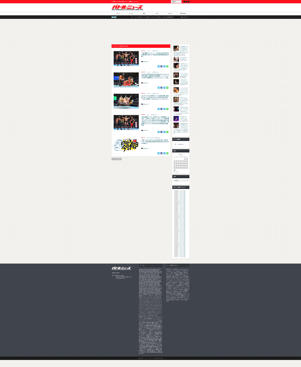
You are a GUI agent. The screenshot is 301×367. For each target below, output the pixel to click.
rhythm (160, 288)
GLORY (182, 299)
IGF (140, 280)
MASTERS (145, 285)
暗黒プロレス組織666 (178, 272)
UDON (144, 293)
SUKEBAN (157, 290)
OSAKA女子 (159, 285)
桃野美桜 (156, 339)
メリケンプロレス (156, 319)
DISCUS (141, 275)
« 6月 (174, 171)
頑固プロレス (154, 350)
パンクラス (185, 292)
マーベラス (149, 319)
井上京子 (149, 323)
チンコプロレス (153, 309)
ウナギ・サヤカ (142, 302)
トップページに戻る (116, 158)
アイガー (141, 298)
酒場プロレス (143, 350)
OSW (150, 286)
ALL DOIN (158, 269)
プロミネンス (150, 314)
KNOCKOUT (157, 283)
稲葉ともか (153, 345)
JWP (145, 281)
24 (174, 167)
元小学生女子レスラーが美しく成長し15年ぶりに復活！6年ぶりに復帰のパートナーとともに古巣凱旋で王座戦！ (180, 66)
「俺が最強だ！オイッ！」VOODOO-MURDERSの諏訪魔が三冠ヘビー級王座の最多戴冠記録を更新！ (155, 54)
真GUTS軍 (150, 343)
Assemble (148, 270)
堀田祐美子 (149, 328)
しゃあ (148, 295)
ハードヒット (159, 311)
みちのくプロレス (184, 269)
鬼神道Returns (154, 352)
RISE (144, 289)
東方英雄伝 (148, 338)
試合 (144, 13)
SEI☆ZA (149, 290)
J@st (149, 280)
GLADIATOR (144, 278)
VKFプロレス (182, 277)
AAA (148, 269)
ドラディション (142, 311)
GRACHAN (144, 279)
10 (174, 163)
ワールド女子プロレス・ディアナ (176, 290)
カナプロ (149, 302)
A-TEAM (145, 269)
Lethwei (155, 284)
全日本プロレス (156, 50)
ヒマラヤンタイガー (155, 312)
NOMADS (151, 285)
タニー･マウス (142, 308)
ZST (175, 298)
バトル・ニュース (149, 358)
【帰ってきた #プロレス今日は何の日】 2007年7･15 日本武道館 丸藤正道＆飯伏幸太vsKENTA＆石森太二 (155, 141)
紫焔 (147, 346)
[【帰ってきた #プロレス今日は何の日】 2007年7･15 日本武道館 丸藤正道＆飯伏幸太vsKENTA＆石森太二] (164, 153)
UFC (147, 293)
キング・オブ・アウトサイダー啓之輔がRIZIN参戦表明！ (184, 75)
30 (187, 167)
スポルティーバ (142, 307)
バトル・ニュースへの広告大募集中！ (189, 17)
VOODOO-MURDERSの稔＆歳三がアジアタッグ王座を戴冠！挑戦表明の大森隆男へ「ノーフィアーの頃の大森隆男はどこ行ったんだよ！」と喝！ (155, 76)
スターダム (176, 289)
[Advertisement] (150, 32)
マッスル (158, 318)
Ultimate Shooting (156, 293)
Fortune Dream (156, 275)
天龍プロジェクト (153, 331)
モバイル (170, 13)
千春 (145, 328)
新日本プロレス (169, 269)
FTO (146, 276)
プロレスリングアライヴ (149, 316)
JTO (157, 280)
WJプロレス (151, 294)
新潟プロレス (157, 335)
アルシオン (151, 301)
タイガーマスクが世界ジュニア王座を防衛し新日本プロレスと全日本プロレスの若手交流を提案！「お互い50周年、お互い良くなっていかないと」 (155, 97)
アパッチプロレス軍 (143, 301)
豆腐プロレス (152, 347)
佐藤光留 (155, 325)
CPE (148, 273)
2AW (172, 272)
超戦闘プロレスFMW (183, 284)
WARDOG (145, 294)
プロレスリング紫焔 (181, 279)
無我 (141, 342)
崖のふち (152, 332)
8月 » (177, 171)
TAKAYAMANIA (150, 291)
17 (174, 165)
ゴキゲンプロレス (149, 304)
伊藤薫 (147, 325)
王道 (151, 342)
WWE (174, 292)
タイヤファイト (158, 307)
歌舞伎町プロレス (144, 340)
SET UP (153, 290)
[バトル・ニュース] (127, 10)
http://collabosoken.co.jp (120, 278)
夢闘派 (158, 328)
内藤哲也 (155, 326)
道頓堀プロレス (151, 349)
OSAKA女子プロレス (144, 286)
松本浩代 (153, 338)
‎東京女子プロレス (169, 291)
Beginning (181, 289)
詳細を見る (146, 61)
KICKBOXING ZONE (144, 283)
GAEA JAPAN (151, 276)
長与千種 (149, 350)
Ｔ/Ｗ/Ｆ (142, 353)
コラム (157, 13)
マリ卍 (144, 319)
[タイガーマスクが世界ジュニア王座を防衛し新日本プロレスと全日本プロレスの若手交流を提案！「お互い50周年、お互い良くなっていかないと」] (164, 109)
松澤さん (158, 338)
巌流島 (155, 332)
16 (187, 163)
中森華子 (153, 322)
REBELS (157, 288)
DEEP (149, 274)
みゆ (157, 297)
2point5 (140, 269)
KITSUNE (151, 283)
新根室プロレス (150, 335)
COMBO (144, 273)
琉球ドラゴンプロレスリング (171, 284)
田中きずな (144, 343)
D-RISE (155, 273)
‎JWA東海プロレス (183, 295)
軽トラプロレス (143, 349)
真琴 (154, 343)
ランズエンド (154, 321)
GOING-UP (158, 278)
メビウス (180, 276)
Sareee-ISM (157, 289)
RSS (184, 2)
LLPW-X (141, 285)
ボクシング (153, 318)
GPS (140, 279)
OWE (153, 286)
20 (180, 165)
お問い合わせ (183, 13)
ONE (154, 285)
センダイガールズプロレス (179, 286)
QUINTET (145, 288)
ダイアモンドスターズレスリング (153, 308)
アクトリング (153, 298)
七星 (158, 321)
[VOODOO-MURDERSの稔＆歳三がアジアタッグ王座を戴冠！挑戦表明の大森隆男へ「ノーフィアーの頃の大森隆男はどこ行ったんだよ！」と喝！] (164, 88)
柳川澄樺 (146, 339)
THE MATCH (157, 291)
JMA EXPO (153, 280)
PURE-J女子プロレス (181, 285)
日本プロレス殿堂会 (154, 336)
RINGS (140, 289)
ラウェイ (148, 321)
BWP (155, 271)
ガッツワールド (184, 275)
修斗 (142, 326)
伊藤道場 (151, 325)
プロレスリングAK (146, 315)
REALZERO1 (151, 288)
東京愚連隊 (142, 338)
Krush (146, 284)
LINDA (158, 284)
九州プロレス (143, 323)
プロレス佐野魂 (146, 318)
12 (178, 163)
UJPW (149, 293)
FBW (151, 275)
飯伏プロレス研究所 (145, 352)
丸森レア (157, 322)
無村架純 (145, 342)
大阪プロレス (145, 331)
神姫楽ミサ (142, 345)
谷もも (147, 347)
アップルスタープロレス (155, 300)
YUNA (155, 294)
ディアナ (159, 309)
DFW (158, 274)
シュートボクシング (185, 298)
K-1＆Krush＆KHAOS (170, 299)
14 (182, 163)
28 (182, 167)
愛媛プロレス (152, 333)
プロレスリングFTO (176, 296)
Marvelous (185, 291)
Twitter (186, 2)
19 (178, 165)
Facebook (189, 2)
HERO (154, 279)
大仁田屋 (150, 329)
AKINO (154, 269)
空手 (158, 345)
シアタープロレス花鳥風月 (183, 283)
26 (178, 167)
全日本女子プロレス (148, 326)
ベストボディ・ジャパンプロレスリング (174, 270)
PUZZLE (141, 288)
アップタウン (146, 300)
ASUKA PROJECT (155, 270)
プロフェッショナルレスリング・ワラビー (179, 278)
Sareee (152, 289)
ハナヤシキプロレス (151, 311)
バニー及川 (148, 312)
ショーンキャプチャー (145, 305)
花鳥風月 (155, 346)
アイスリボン (184, 288)
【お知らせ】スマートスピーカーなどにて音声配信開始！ (162, 17)
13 (180, 163)
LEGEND (151, 284)
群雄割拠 (150, 346)
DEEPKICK (153, 274)
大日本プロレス (156, 329)
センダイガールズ (151, 307)
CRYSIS (151, 273)
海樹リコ (156, 340)
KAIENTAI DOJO (150, 281)
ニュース (131, 13)
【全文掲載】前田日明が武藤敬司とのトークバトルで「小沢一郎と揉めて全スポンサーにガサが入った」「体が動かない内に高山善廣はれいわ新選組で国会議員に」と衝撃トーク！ (180, 128)
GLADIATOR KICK (151, 278)
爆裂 (148, 342)
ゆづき (159, 297)
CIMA (157, 271)
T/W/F (144, 291)
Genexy (156, 276)
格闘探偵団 (151, 339)
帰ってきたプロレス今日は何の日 (153, 137)
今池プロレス (142, 325)
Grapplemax (150, 279)
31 (174, 170)
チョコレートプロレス (144, 309)
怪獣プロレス (145, 333)
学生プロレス (146, 332)
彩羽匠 (159, 332)
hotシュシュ (159, 279)
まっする (153, 297)
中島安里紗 (147, 322)
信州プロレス (179, 292)
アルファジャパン (158, 301)
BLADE (146, 271)
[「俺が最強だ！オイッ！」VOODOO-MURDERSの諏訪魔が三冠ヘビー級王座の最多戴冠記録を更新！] (164, 66)
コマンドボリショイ (155, 302)
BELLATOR (141, 271)
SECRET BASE (142, 290)
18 (176, 165)
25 (176, 167)
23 (187, 165)
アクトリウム (147, 298)
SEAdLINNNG (169, 292)
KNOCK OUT (142, 284)
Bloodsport (150, 271)
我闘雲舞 (157, 333)
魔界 (159, 352)
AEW (151, 269)
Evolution (148, 275)
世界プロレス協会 (177, 291)
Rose (146, 289)
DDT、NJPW (144, 274)
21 (182, 165)
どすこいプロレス (155, 295)
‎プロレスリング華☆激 (174, 295)
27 (180, 167)
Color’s (140, 273)
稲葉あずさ (148, 345)
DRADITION (168, 276)
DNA (144, 275)
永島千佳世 (151, 340)
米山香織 (143, 346)
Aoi (144, 270)
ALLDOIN (141, 270)
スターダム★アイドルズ (156, 305)
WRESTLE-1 (175, 282)
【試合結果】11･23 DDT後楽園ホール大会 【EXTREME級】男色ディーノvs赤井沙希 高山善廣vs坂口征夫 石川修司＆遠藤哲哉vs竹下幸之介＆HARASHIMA (181, 51)
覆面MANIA (143, 347)
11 (176, 163)
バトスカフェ (142, 312)
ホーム (118, 13)
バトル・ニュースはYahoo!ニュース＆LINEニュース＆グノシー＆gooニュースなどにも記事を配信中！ (122, 17)
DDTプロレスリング (171, 271)
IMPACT (143, 280)
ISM (146, 280)
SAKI (149, 289)
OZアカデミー (158, 286)
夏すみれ (154, 328)
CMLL (160, 271)
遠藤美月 (157, 349)
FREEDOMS (142, 276)
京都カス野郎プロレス (156, 323)
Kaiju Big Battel (158, 281)
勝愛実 (159, 326)
